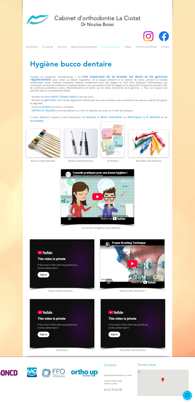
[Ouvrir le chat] (187, 395)
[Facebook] (164, 36)
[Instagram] (148, 36)
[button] (154, 15)
